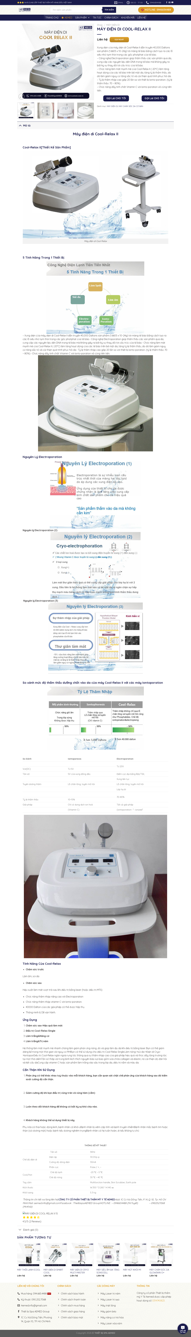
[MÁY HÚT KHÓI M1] (135, 1255)
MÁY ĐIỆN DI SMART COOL (53, 1271)
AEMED (68, 17)
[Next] (88, 62)
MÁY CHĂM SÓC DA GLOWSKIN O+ (159, 1271)
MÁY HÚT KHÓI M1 (132, 1269)
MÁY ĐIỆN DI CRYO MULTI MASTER (79, 1271)
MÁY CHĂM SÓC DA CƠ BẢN (131, 106)
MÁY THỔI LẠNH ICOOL (28, 1269)
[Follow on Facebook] (167, 2)
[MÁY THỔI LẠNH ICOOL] (29, 1255)
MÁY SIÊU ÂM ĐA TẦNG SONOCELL (108, 1271)
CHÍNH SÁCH (111, 17)
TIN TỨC (97, 17)
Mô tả (26, 125)
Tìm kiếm (109, 10)
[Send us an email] (169, 2)
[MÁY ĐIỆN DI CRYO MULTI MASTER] (82, 1255)
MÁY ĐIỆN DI (113, 24)
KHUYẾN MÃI (127, 17)
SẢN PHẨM (81, 17)
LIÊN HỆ (141, 17)
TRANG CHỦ (51, 17)
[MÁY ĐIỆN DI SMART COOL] (55, 1255)
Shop (100, 24)
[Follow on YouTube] (172, 2)
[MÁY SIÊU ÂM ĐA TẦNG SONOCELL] (108, 1255)
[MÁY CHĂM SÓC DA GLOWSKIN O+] (161, 1255)
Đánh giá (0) (30, 1229)
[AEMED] (31, 10)
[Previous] (23, 62)
